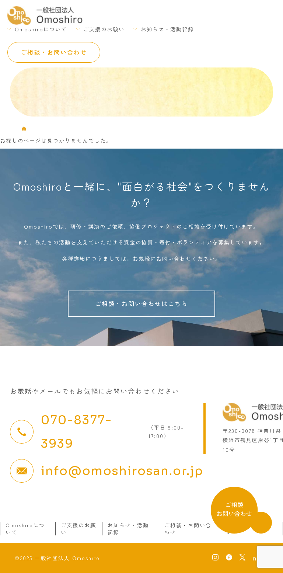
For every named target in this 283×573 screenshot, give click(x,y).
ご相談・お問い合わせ (54, 52)
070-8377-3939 (76, 432)
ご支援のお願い (104, 29)
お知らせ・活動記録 (167, 29)
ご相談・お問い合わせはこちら (141, 303)
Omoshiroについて (41, 29)
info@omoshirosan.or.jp (122, 470)
